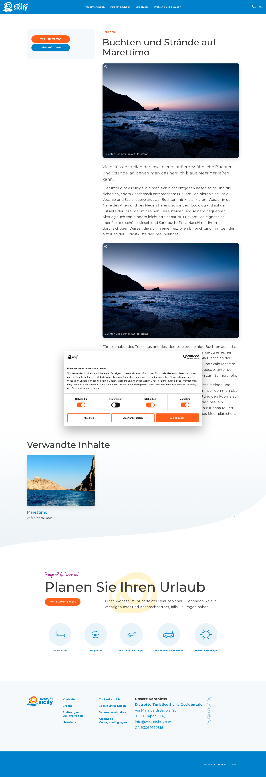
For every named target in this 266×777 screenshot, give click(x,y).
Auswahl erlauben (133, 418)
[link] (61, 480)
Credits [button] (67, 705)
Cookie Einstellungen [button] (112, 705)
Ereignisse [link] (96, 650)
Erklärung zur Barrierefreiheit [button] (73, 714)
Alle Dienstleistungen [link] (131, 650)
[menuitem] (95, 6)
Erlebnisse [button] (142, 6)
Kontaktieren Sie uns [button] (62, 601)
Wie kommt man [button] (50, 38)
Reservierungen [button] (95, 6)
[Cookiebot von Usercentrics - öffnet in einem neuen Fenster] (185, 357)
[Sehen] (106, 66)
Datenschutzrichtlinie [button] (112, 712)
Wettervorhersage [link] (206, 650)
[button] (261, 7)
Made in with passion (221, 764)
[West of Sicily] (15, 7)
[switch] (115, 405)
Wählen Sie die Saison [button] (167, 6)
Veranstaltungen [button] (120, 6)
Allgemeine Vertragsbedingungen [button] (113, 720)
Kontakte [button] (69, 699)
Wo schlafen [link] (60, 650)
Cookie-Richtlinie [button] (110, 699)
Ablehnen (89, 418)
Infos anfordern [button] (51, 47)
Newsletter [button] (70, 722)
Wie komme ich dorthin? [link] (168, 650)
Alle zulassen (177, 418)
